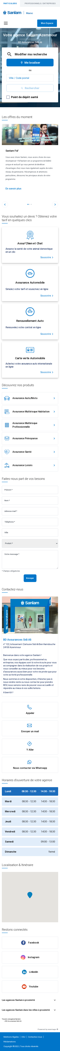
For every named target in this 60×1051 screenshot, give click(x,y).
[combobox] (30, 78)
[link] (30, 398)
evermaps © (53, 1029)
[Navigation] (5, 23)
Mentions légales (11, 1037)
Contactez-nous (35, 1037)
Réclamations (10, 1041)
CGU (23, 1037)
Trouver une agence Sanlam (11, 1019)
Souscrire (45, 257)
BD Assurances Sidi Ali (13, 1021)
